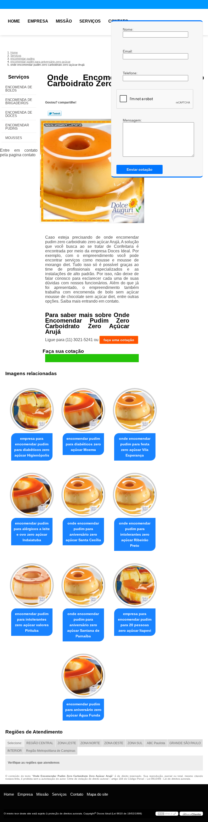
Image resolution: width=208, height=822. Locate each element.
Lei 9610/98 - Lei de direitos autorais (168, 778)
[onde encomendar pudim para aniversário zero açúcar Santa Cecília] (83, 492)
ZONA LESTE (67, 743)
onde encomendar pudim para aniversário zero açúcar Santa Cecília (83, 531)
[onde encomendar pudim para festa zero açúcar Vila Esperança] (135, 408)
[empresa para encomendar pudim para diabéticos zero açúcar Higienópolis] (32, 408)
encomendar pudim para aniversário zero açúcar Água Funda (83, 709)
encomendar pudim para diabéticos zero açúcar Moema (83, 444)
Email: (128, 51)
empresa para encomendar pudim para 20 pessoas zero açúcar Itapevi (134, 622)
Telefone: (128, 73)
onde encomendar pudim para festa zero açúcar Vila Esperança (134, 446)
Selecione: (14, 743)
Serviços (90, 21)
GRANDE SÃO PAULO (185, 743)
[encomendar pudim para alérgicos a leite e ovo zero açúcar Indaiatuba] (32, 492)
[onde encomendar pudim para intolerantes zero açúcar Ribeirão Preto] (135, 492)
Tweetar (55, 113)
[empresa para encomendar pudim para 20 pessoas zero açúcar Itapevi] (135, 583)
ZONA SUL (135, 743)
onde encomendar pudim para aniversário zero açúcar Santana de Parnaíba (83, 625)
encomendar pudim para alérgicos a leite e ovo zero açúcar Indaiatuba (32, 531)
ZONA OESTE (113, 743)
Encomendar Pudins (17, 126)
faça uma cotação (118, 340)
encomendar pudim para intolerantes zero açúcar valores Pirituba (32, 622)
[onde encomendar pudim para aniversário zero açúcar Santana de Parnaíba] (83, 583)
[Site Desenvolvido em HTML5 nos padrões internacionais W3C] (166, 814)
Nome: (128, 29)
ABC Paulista (156, 743)
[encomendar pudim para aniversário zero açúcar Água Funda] (83, 673)
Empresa (38, 21)
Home (14, 21)
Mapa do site (97, 794)
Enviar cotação (139, 169)
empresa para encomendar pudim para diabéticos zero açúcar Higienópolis (31, 446)
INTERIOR (14, 751)
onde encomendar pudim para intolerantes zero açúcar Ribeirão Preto (134, 534)
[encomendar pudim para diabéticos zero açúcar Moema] (83, 408)
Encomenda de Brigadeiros (18, 101)
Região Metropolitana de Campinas (50, 751)
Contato (76, 794)
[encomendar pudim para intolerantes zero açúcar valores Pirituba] (32, 583)
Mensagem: (128, 120)
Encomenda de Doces (18, 114)
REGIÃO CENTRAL (39, 743)
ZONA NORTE (90, 743)
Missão (64, 21)
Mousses (13, 138)
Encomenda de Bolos (18, 88)
